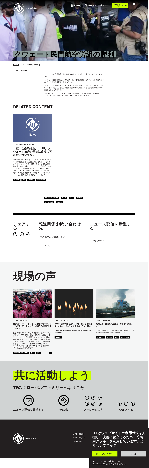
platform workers (21, 353)
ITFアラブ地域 (41, 180)
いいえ (133, 453)
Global (59, 202)
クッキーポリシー (79, 437)
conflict (100, 337)
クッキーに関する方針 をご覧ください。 (109, 464)
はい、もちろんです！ (105, 453)
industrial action (51, 197)
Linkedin (87, 404)
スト (24, 180)
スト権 (64, 197)
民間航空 (16, 180)
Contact (63, 401)
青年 (32, 353)
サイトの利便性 (78, 434)
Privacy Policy (78, 441)
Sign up (28, 401)
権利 (116, 337)
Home (16, 65)
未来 (38, 353)
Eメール (48, 245)
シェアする (21, 226)
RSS (100, 404)
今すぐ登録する (99, 240)
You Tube (100, 398)
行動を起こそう (118, 5)
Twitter (87, 398)
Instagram (93, 404)
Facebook (93, 398)
